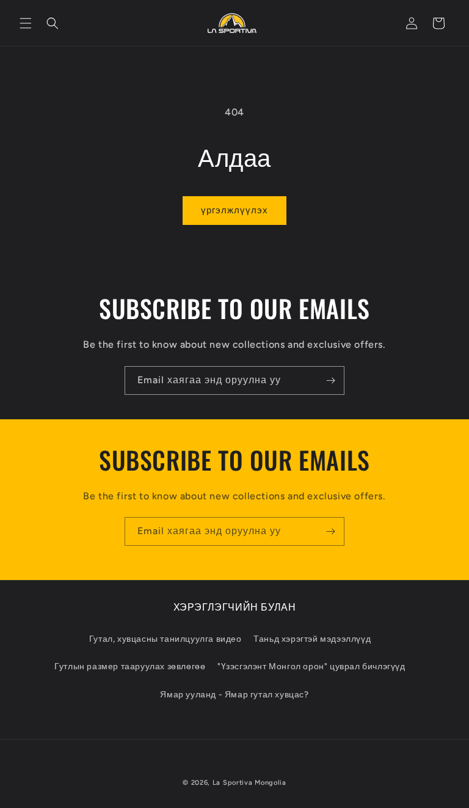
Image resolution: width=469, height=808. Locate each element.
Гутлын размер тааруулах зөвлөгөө (129, 666)
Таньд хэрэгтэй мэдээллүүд (312, 639)
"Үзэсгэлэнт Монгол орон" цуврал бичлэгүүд (311, 666)
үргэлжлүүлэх (234, 210)
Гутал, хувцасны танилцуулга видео (165, 639)
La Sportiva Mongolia (249, 783)
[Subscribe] (330, 380)
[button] (25, 23)
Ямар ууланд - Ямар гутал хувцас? (234, 694)
